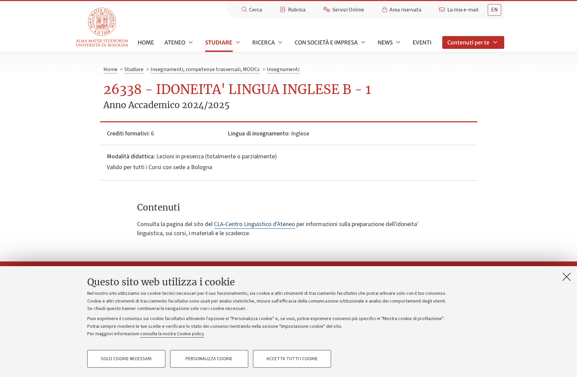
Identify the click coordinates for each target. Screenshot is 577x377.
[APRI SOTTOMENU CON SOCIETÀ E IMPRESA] (362, 42)
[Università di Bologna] (102, 27)
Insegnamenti (283, 69)
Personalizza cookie (209, 358)
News (385, 42)
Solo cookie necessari (126, 358)
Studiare (218, 42)
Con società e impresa (326, 42)
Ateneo (174, 42)
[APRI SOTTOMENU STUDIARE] (237, 42)
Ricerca (263, 42)
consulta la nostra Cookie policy (172, 334)
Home (146, 42)
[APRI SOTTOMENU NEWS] (397, 42)
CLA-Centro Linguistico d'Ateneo (254, 224)
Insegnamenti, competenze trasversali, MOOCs (205, 69)
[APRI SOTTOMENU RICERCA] (279, 42)
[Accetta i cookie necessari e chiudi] (566, 276)
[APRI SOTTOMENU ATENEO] (190, 42)
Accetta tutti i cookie (292, 358)
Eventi (422, 42)
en (494, 9)
